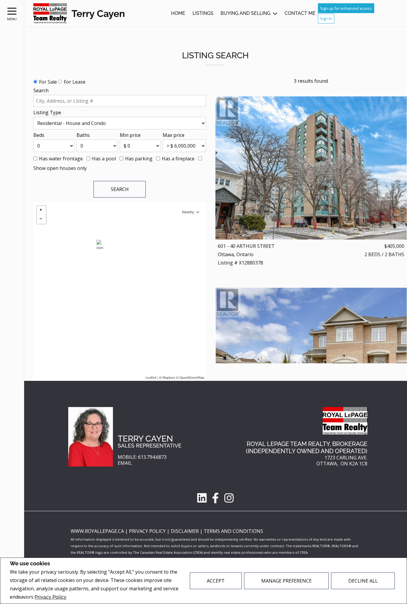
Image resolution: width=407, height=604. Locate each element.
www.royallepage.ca (97, 531)
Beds (38, 135)
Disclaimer (185, 531)
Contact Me (300, 13)
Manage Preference (286, 581)
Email (125, 463)
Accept (216, 581)
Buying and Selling (245, 13)
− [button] (41, 219)
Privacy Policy (50, 597)
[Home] (50, 13)
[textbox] (119, 101)
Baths (83, 135)
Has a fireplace (178, 158)
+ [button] (41, 210)
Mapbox (168, 378)
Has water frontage (61, 158)
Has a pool (104, 158)
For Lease (75, 82)
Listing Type (47, 112)
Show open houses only (60, 168)
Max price (173, 135)
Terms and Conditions (233, 531)
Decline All (363, 581)
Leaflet (150, 378)
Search (41, 90)
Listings (202, 13)
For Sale (48, 82)
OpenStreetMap (191, 378)
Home (178, 13)
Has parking (139, 158)
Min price (130, 135)
